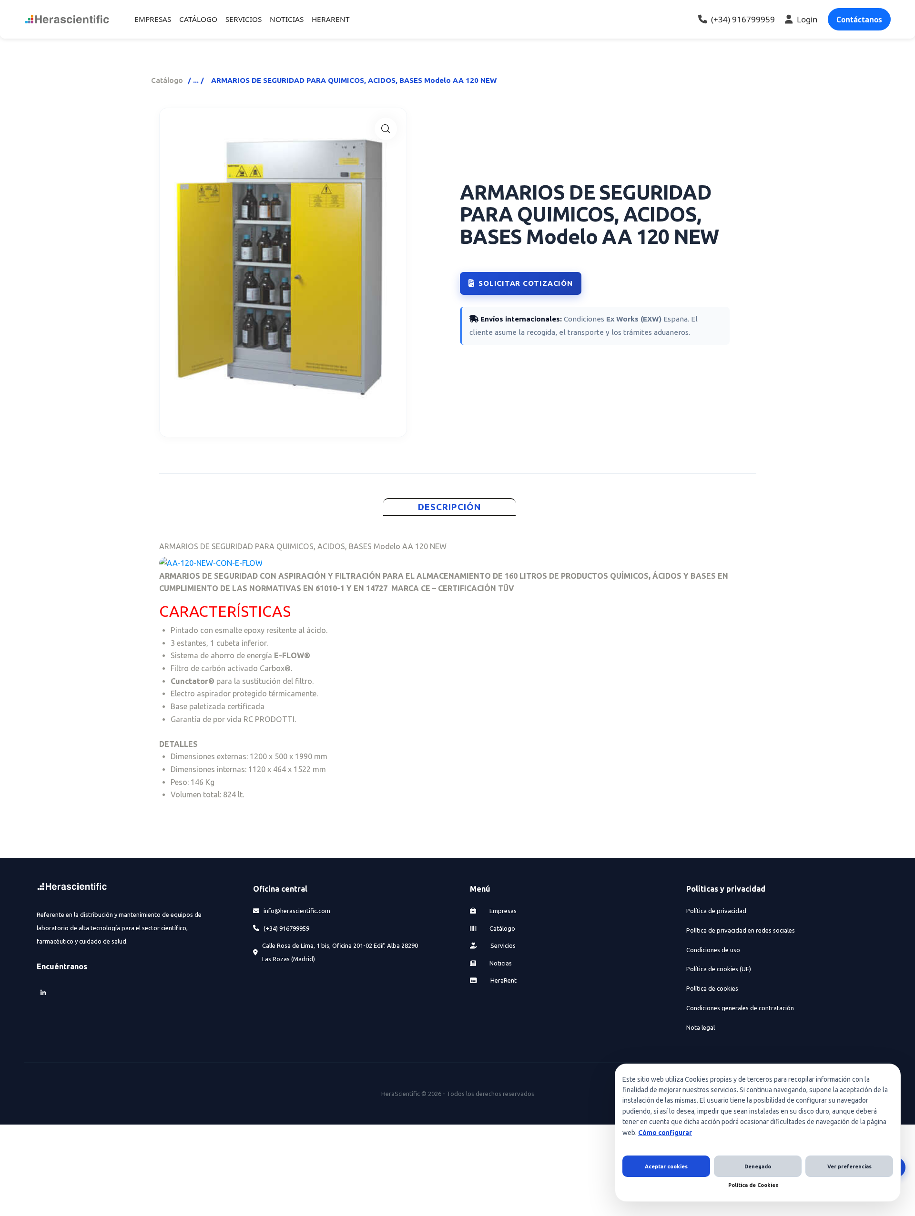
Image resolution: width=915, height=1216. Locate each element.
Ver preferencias (849, 1166)
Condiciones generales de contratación (740, 1008)
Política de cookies (712, 988)
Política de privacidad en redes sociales (740, 930)
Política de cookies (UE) (718, 968)
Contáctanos (859, 19)
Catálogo (167, 80)
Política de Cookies (753, 1185)
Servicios (502, 945)
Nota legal (700, 1027)
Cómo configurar (665, 1132)
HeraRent (503, 980)
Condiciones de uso (713, 949)
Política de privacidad (716, 910)
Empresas (502, 910)
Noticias (500, 963)
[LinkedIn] (43, 992)
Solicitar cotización (525, 283)
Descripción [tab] (449, 507)
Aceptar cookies (666, 1166)
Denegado (757, 1166)
